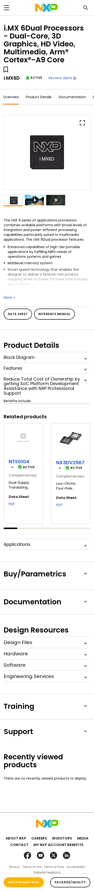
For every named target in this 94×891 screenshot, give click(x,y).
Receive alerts (60, 78)
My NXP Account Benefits (59, 844)
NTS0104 (19, 461)
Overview (11, 97)
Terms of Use (31, 867)
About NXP (16, 838)
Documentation (72, 97)
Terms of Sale (54, 867)
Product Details (39, 97)
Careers (39, 838)
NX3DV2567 (70, 462)
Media (83, 838)
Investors (62, 838)
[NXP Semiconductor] (46, 7)
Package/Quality (70, 882)
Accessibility (76, 867)
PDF (12, 504)
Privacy (14, 867)
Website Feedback (47, 872)
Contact (19, 844)
